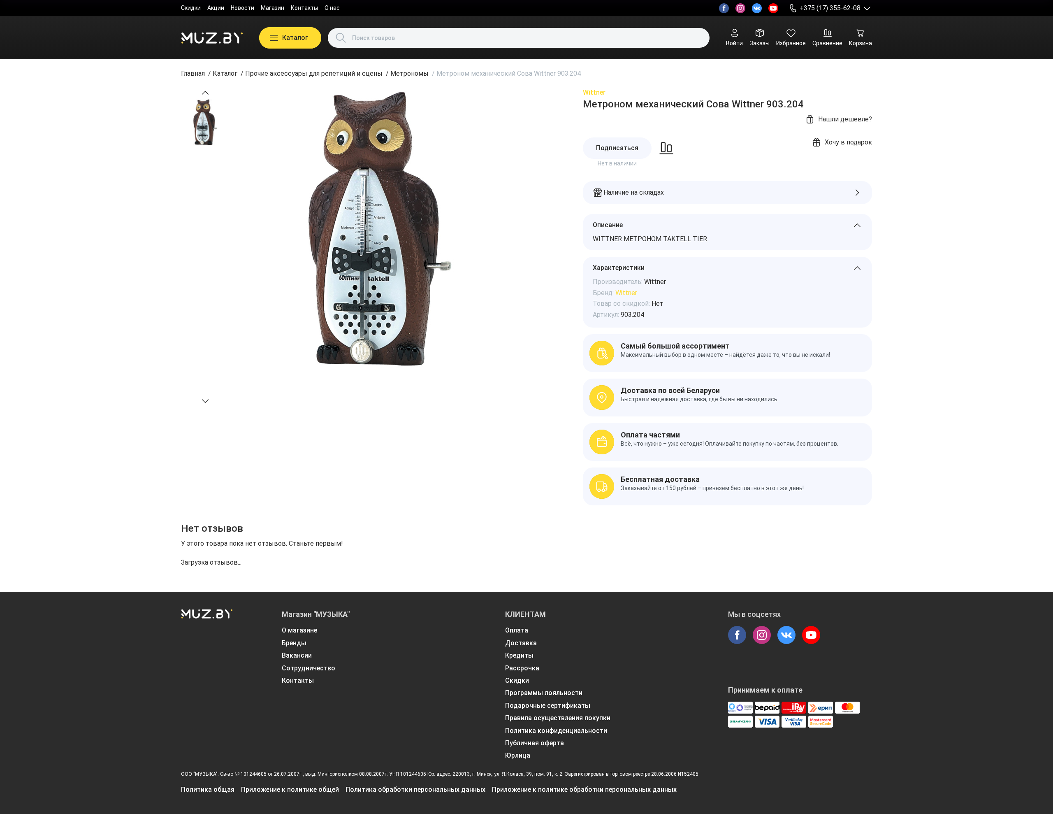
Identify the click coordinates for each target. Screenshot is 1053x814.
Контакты (304, 8)
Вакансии (297, 655)
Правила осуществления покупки (557, 718)
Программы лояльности (543, 693)
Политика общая (207, 789)
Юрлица (517, 755)
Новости (242, 8)
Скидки (191, 8)
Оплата (516, 630)
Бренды (294, 643)
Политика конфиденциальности (556, 731)
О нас (332, 8)
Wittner (594, 92)
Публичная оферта (534, 743)
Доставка (521, 643)
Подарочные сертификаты (547, 705)
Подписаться (617, 148)
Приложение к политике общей (290, 789)
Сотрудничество (308, 668)
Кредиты (519, 655)
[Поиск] (341, 37)
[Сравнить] (666, 148)
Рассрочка (522, 668)
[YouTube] (773, 8)
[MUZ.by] (212, 38)
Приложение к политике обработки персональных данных (584, 789)
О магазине (299, 630)
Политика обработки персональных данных (415, 789)
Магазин (272, 8)
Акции (215, 8)
